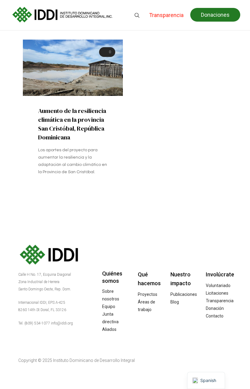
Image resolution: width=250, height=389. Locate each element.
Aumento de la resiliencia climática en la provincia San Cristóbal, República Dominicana (72, 124)
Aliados (109, 329)
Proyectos (147, 294)
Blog (174, 302)
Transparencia (220, 300)
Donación (215, 308)
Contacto (214, 316)
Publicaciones (183, 294)
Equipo (108, 306)
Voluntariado (218, 285)
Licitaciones (217, 293)
